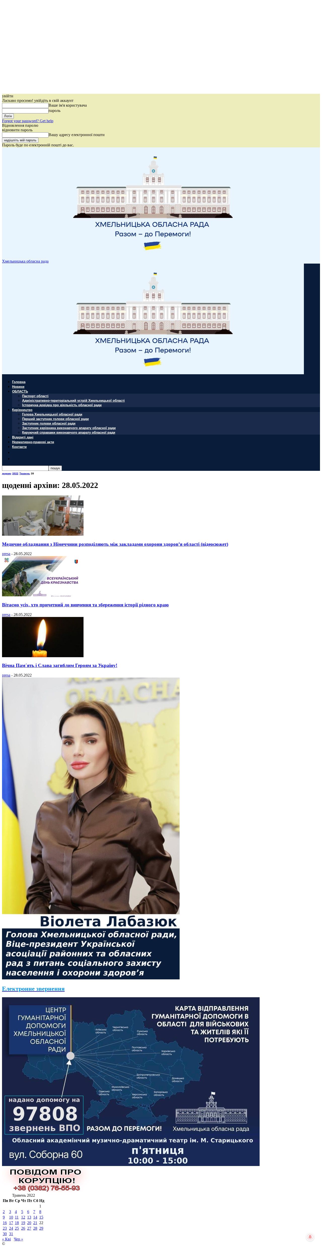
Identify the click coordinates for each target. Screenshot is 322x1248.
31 (11, 1234)
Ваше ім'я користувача (68, 105)
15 (41, 1217)
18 (17, 1223)
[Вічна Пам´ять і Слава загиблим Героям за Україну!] (43, 656)
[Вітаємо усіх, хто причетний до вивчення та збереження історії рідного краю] (43, 595)
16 (5, 1223)
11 (17, 1217)
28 (35, 1228)
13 (29, 1217)
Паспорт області (35, 395)
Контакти (19, 446)
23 (5, 1228)
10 (11, 1217)
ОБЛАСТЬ (20, 391)
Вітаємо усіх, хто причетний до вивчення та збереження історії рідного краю (85, 604)
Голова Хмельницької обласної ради (52, 414)
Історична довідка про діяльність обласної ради (62, 404)
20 (29, 1223)
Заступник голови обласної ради (48, 423)
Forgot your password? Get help (27, 121)
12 (23, 1217)
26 (23, 1228)
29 (41, 1228)
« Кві (6, 1239)
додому (6, 473)
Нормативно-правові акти (33, 441)
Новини (18, 386)
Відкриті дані (22, 437)
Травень (24, 473)
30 (5, 1234)
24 (11, 1228)
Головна (18, 381)
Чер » (18, 1239)
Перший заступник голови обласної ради (55, 418)
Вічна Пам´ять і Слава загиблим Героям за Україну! (59, 665)
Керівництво (22, 409)
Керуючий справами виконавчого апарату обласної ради (68, 432)
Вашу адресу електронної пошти (77, 135)
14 (35, 1217)
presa (6, 554)
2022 (15, 473)
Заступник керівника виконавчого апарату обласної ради (69, 427)
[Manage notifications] (310, 1237)
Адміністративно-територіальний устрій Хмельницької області (73, 400)
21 (35, 1223)
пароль (54, 110)
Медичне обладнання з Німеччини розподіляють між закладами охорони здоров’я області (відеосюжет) (115, 544)
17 (11, 1223)
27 (29, 1228)
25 (17, 1228)
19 (23, 1223)
